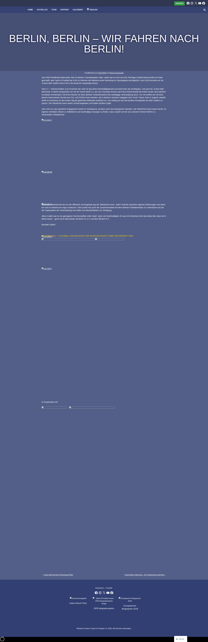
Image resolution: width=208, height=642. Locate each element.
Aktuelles (42, 10)
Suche (204, 10)
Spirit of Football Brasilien (94, 619)
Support (64, 10)
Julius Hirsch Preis (78, 603)
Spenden (179, 3)
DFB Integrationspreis (104, 608)
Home (30, 10)
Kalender (78, 10)
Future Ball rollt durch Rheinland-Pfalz (58, 575)
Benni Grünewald (117, 73)
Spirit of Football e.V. (10, 11)
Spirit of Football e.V (114, 619)
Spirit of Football (104, 619)
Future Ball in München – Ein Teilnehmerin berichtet (144, 575)
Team (53, 10)
